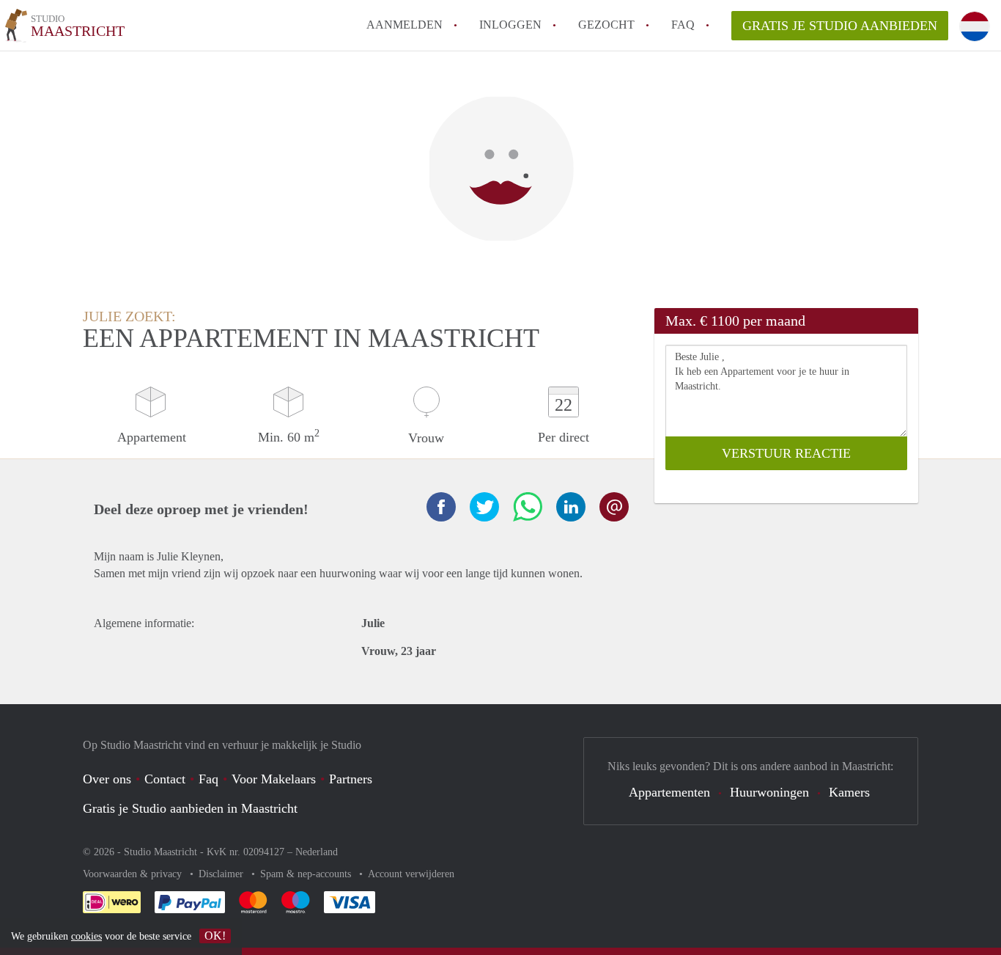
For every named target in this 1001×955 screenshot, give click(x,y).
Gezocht (606, 24)
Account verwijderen (411, 873)
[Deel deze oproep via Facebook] (441, 507)
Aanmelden (404, 24)
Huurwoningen (769, 792)
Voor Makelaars (274, 779)
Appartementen (669, 792)
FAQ (683, 24)
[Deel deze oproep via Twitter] (484, 507)
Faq (208, 779)
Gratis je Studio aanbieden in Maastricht (190, 808)
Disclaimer (222, 873)
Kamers (849, 792)
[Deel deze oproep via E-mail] (614, 507)
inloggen (510, 24)
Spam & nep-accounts (307, 873)
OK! (215, 935)
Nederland (316, 851)
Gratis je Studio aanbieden (839, 25)
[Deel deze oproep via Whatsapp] (527, 507)
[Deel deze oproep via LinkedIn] (571, 507)
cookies (86, 936)
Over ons (107, 779)
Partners (350, 779)
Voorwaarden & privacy (134, 873)
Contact (164, 779)
